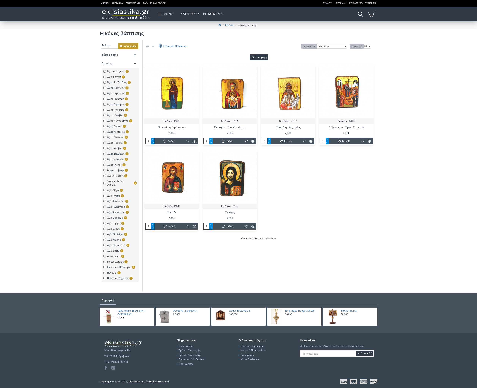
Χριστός (171, 212)
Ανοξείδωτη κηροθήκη (185, 310)
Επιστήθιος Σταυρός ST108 (299, 310)
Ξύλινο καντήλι (349, 310)
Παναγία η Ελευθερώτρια (230, 127)
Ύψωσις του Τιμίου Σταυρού (346, 127)
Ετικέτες (107, 63)
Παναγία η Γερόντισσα (172, 127)
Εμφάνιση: (356, 46)
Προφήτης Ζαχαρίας (288, 127)
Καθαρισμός (130, 46)
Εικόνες (229, 25)
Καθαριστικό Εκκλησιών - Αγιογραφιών (131, 312)
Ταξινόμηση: (309, 46)
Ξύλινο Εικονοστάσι (240, 310)
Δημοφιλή (108, 300)
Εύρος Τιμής (110, 54)
